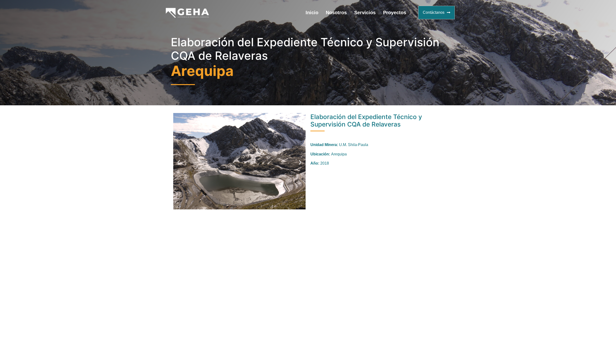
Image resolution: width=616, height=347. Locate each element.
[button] (179, 162)
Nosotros (336, 12)
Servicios (365, 12)
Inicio (312, 12)
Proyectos (394, 12)
